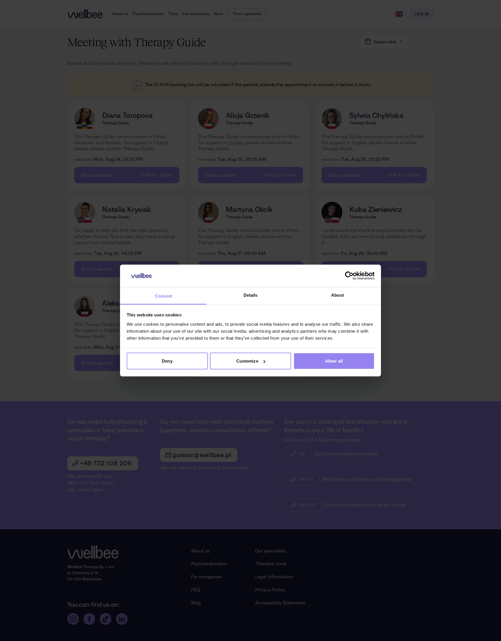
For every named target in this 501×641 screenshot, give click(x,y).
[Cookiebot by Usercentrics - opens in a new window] (349, 275)
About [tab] (337, 294)
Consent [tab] (163, 295)
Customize (247, 361)
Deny (167, 361)
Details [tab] (251, 294)
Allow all (334, 361)
